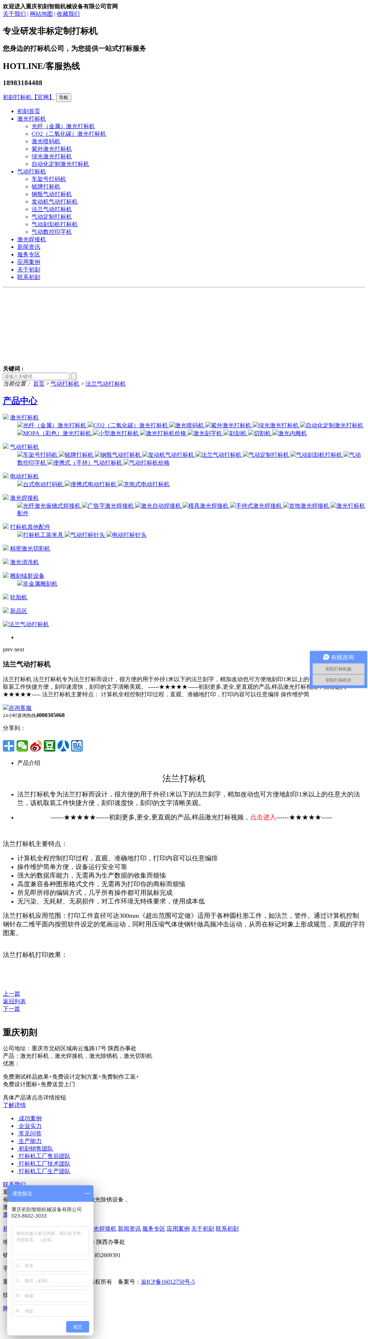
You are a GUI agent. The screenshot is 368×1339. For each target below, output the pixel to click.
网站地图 (41, 14)
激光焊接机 (31, 239)
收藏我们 (68, 14)
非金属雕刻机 (40, 584)
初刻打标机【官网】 (29, 97)
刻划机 (238, 433)
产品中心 (20, 400)
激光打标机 (31, 119)
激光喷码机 (46, 141)
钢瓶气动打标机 (52, 194)
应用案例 (28, 262)
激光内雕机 (292, 433)
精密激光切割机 (30, 548)
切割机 (263, 433)
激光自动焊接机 (162, 506)
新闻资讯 (28, 247)
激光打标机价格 (167, 433)
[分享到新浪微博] (36, 746)
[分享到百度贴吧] (77, 746)
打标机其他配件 (30, 527)
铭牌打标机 (46, 186)
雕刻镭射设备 (27, 576)
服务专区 (28, 254)
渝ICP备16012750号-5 (168, 1282)
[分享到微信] (22, 746)
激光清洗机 (24, 562)
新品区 (18, 611)
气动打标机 (31, 171)
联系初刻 (28, 277)
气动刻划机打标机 (55, 224)
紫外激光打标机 (52, 149)
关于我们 (14, 14)
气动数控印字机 (52, 232)
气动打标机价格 (149, 463)
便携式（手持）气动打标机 (88, 463)
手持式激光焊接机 (259, 506)
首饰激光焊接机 (310, 506)
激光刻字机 (208, 433)
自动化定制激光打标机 (60, 164)
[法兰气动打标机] (26, 624)
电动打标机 (24, 476)
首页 (39, 384)
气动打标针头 (88, 535)
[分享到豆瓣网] (49, 746)
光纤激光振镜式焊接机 (52, 506)
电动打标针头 (129, 535)
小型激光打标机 (119, 433)
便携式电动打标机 (94, 484)
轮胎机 (18, 597)
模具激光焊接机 (209, 506)
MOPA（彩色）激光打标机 (58, 433)
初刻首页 (28, 111)
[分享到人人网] (63, 746)
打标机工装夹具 (44, 535)
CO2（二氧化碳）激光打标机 (69, 134)
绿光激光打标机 (52, 156)
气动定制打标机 (52, 217)
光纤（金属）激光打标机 (63, 126)
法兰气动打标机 (52, 209)
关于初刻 (28, 269)
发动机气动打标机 (55, 202)
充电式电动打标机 (147, 484)
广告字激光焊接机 (111, 506)
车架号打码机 (49, 179)
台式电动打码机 (44, 484)
